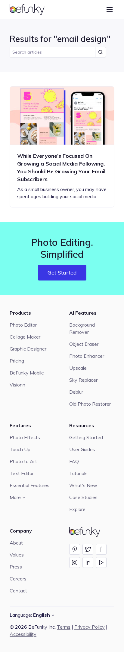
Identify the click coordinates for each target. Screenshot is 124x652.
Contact (18, 591)
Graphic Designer (28, 349)
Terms (63, 627)
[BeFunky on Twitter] (87, 549)
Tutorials (78, 473)
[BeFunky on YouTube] (101, 562)
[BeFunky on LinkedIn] (87, 562)
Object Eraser (83, 344)
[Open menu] (109, 9)
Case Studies (83, 497)
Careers (18, 579)
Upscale (78, 368)
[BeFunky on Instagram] (74, 562)
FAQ (74, 461)
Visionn (17, 385)
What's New (83, 485)
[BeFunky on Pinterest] (74, 549)
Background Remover (82, 328)
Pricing (17, 361)
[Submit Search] (100, 52)
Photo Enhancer (86, 356)
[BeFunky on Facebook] (101, 549)
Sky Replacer (83, 380)
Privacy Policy (89, 627)
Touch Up (20, 449)
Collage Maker (25, 337)
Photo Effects (25, 437)
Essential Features (29, 485)
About (16, 543)
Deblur (76, 392)
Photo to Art (23, 461)
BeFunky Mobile (27, 373)
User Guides (82, 449)
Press (16, 567)
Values (17, 555)
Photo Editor (23, 325)
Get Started (62, 272)
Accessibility (23, 634)
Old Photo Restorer (90, 404)
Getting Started (86, 437)
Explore (77, 509)
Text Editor (22, 473)
